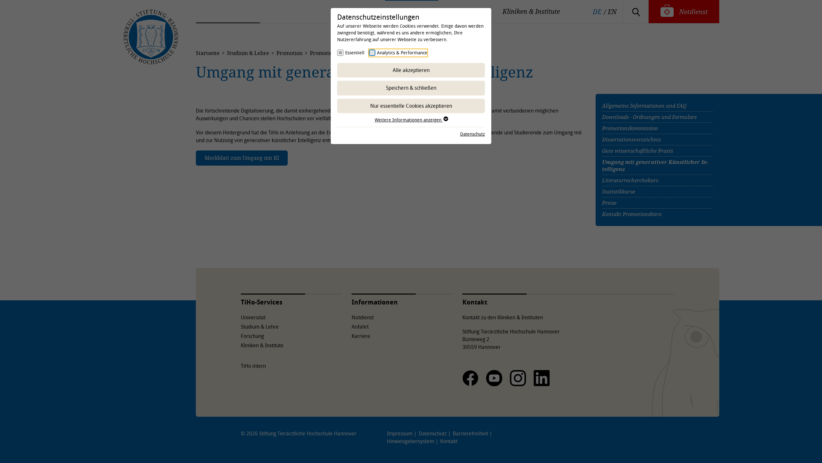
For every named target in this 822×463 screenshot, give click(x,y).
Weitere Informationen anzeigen (409, 120)
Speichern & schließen (411, 87)
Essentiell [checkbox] (354, 53)
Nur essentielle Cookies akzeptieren (411, 105)
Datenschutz (472, 134)
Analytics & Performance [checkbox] (402, 53)
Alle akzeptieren (411, 70)
